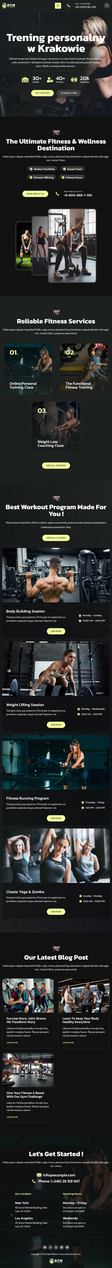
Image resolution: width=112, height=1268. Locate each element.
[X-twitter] (50, 1247)
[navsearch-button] (107, 6)
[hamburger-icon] (58, 6)
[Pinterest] (67, 1247)
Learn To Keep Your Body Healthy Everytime (81, 1020)
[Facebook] (44, 1247)
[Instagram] (56, 1247)
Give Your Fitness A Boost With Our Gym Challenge (25, 1094)
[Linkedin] (61, 1247)
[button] (13, 1042)
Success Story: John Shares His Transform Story (26, 1020)
